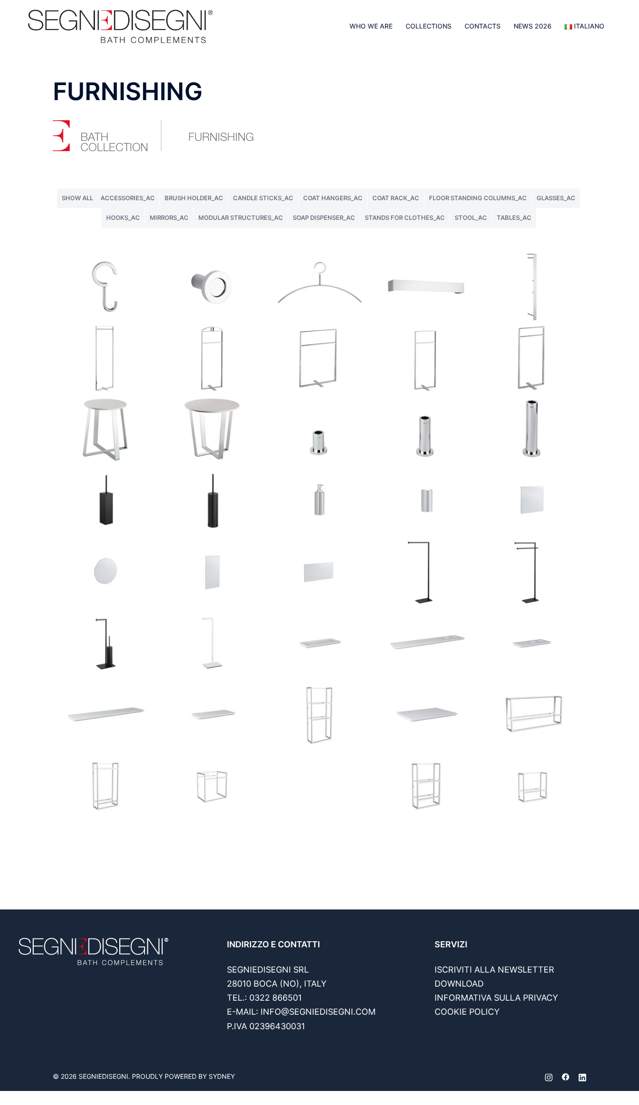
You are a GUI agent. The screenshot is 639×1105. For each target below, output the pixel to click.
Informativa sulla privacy (496, 998)
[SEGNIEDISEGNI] (120, 25)
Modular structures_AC (240, 217)
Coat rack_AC (395, 198)
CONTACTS (483, 26)
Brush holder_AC (194, 198)
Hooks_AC (123, 217)
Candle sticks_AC (263, 198)
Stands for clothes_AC (405, 217)
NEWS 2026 (533, 26)
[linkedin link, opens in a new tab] (582, 1076)
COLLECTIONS (428, 26)
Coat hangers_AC (333, 198)
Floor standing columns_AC (478, 198)
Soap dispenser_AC (324, 217)
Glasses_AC (556, 198)
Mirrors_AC (169, 217)
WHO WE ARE (370, 26)
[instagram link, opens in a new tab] (548, 1076)
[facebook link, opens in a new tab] (565, 1076)
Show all (77, 198)
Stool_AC (471, 217)
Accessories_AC (128, 198)
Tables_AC (514, 217)
